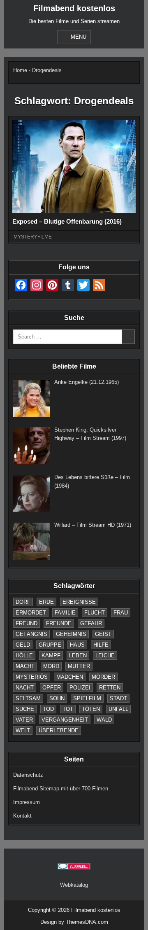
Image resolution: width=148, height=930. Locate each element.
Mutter (79, 666)
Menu (78, 37)
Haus (77, 645)
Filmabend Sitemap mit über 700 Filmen (60, 788)
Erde (46, 602)
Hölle (24, 655)
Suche (25, 709)
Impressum (26, 802)
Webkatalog (74, 885)
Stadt (118, 698)
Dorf (23, 602)
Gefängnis (31, 634)
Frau (120, 613)
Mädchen (69, 677)
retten (109, 688)
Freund (26, 623)
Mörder (103, 677)
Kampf (51, 655)
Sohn (57, 698)
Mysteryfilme (33, 236)
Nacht (25, 688)
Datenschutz (28, 775)
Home (20, 70)
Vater (24, 720)
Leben (78, 655)
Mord (51, 666)
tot (67, 709)
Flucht (94, 613)
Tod (48, 709)
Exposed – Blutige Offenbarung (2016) (67, 221)
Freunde (59, 623)
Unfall (118, 709)
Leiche (105, 655)
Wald (104, 720)
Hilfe (101, 645)
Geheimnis (71, 634)
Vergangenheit (65, 720)
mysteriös (32, 677)
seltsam (28, 698)
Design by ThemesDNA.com (74, 922)
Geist (103, 634)
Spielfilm (87, 698)
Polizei (79, 688)
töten (91, 709)
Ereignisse (79, 602)
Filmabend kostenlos (74, 8)
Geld (23, 645)
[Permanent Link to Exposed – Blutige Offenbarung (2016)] (74, 166)
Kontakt (22, 816)
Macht (25, 666)
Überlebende (59, 730)
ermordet (31, 613)
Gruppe (50, 645)
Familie (65, 613)
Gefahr (91, 623)
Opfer (51, 688)
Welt (23, 730)
